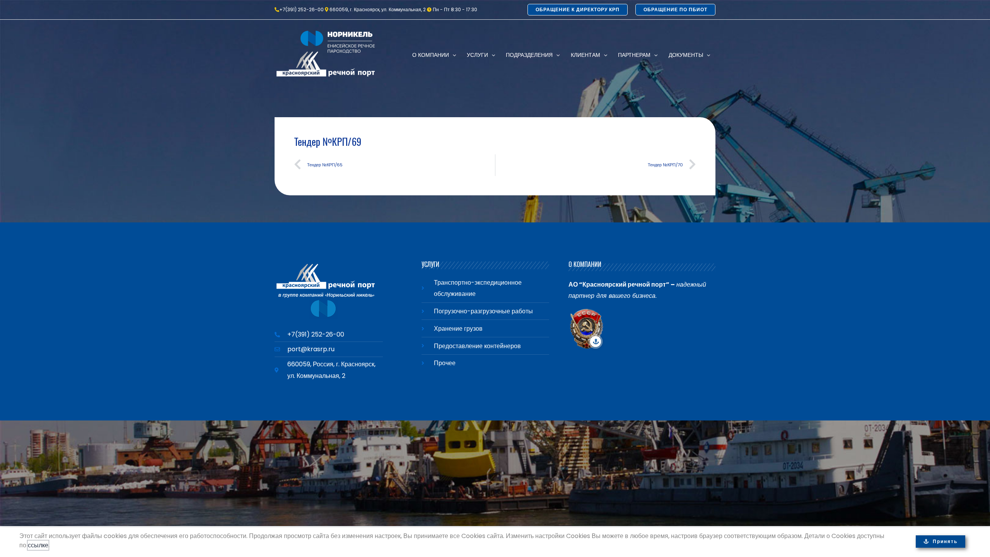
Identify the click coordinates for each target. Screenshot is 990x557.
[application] (452, 54)
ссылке (38, 545)
